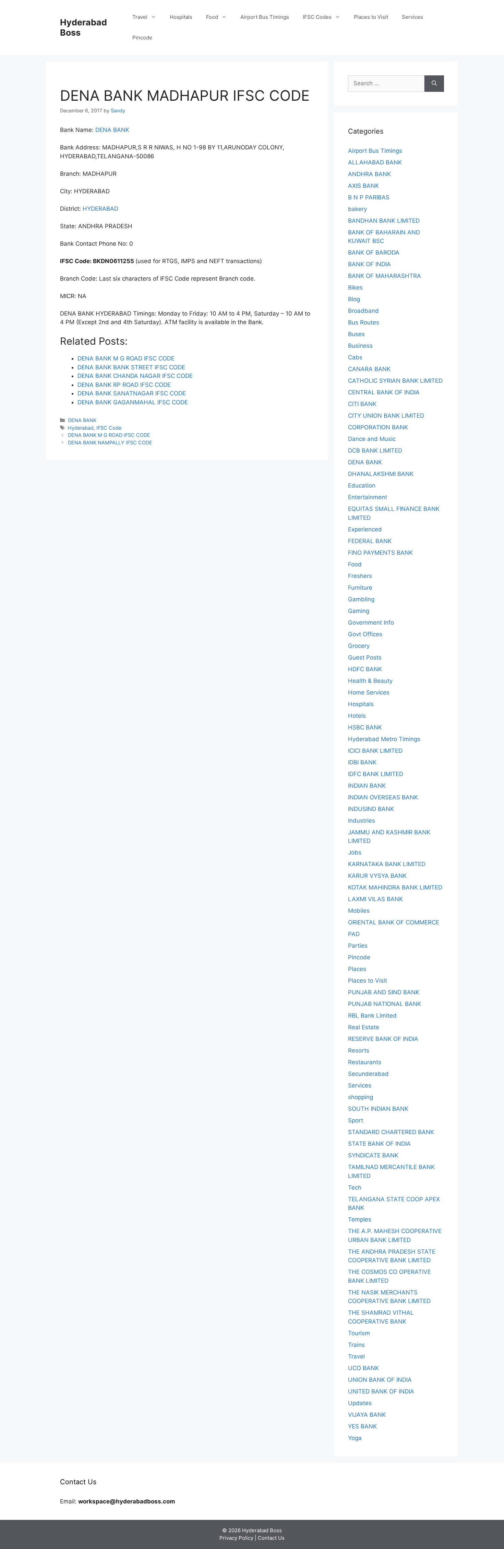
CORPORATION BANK (378, 427)
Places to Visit (371, 17)
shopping (360, 1097)
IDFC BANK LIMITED (375, 774)
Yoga (355, 1438)
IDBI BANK (362, 762)
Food (212, 17)
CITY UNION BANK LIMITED (386, 415)
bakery (357, 209)
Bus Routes (363, 322)
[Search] (434, 83)
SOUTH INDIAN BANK (378, 1108)
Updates (360, 1403)
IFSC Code (108, 428)
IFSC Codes (317, 17)
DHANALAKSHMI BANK (380, 473)
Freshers (360, 576)
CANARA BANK (369, 369)
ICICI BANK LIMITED (375, 750)
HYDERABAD (100, 208)
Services (412, 17)
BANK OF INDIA (369, 264)
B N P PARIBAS (368, 197)
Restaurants (364, 1062)
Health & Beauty (370, 680)
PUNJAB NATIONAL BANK (384, 1003)
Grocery (359, 645)
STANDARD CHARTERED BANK (391, 1132)
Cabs (355, 357)
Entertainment (367, 497)
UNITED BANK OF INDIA (381, 1391)
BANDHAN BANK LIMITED (384, 220)
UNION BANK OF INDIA (380, 1379)
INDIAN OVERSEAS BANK (383, 797)
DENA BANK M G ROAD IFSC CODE (109, 435)
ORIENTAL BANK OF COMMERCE (393, 922)
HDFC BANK (365, 669)
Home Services (368, 692)
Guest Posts (365, 657)
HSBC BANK (365, 727)
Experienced (365, 529)
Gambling (361, 599)
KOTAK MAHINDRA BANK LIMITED (395, 887)
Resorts (358, 1050)
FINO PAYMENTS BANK (380, 552)
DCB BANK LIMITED (375, 450)
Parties (358, 945)
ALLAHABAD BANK (375, 162)
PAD (354, 934)
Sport (355, 1120)
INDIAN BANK (367, 785)
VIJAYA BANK (367, 1414)
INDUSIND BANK (371, 809)
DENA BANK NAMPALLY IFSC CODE (110, 442)
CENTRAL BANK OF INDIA (384, 392)
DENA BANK (112, 129)
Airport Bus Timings (264, 17)
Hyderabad (81, 428)
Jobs (354, 852)
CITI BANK (362, 404)
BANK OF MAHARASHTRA (384, 275)
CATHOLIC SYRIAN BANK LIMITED (395, 380)
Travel (139, 17)
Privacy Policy (236, 1538)
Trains (356, 1344)
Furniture (360, 587)
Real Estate (363, 1027)
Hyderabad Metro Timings (384, 739)
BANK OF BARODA (373, 252)
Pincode (142, 37)
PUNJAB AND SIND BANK (383, 992)
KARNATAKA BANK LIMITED (386, 864)
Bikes (355, 287)
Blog (354, 299)
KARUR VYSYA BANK (377, 875)
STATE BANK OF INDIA (379, 1143)
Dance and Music (372, 438)
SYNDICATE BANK (373, 1155)
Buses (356, 334)
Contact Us (271, 1538)
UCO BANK (363, 1368)
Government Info (371, 622)
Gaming (358, 610)
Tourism (359, 1333)
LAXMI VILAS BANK (375, 899)
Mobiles (359, 910)
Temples (359, 1219)
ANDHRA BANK (369, 174)
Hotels (357, 715)
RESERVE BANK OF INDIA (383, 1038)
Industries (361, 820)
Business (360, 345)
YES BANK (362, 1426)
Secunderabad (368, 1073)
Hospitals (181, 17)
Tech (354, 1187)
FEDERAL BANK (370, 541)
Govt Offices (365, 634)
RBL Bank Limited (372, 1015)
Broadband (363, 310)
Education (361, 485)
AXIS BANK (363, 185)
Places (357, 969)
